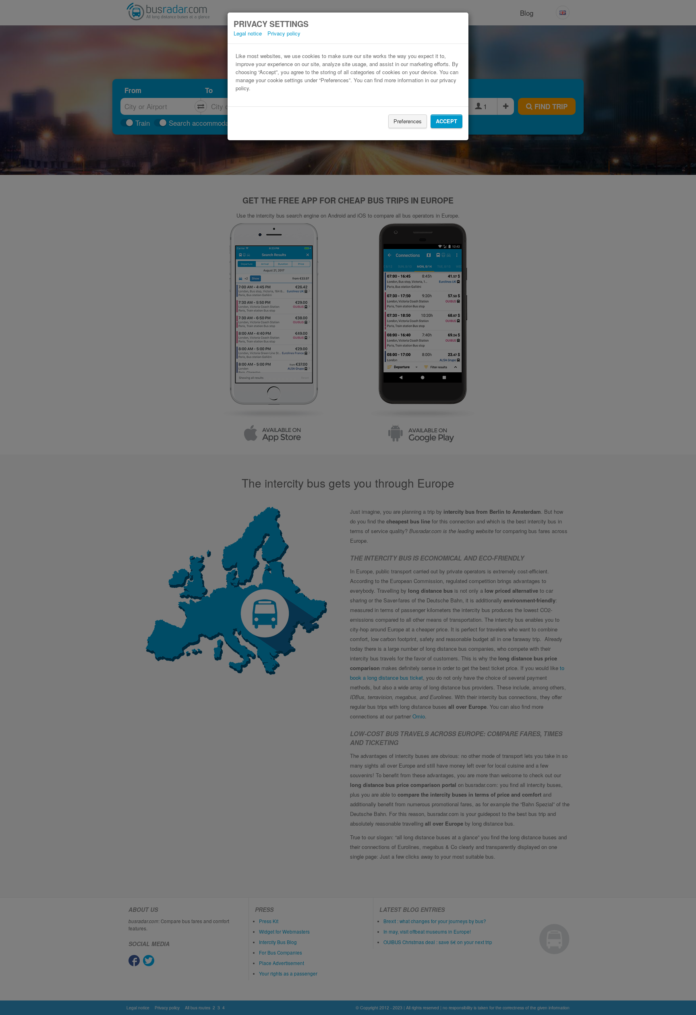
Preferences (408, 121)
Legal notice (248, 33)
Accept (446, 121)
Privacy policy (283, 33)
